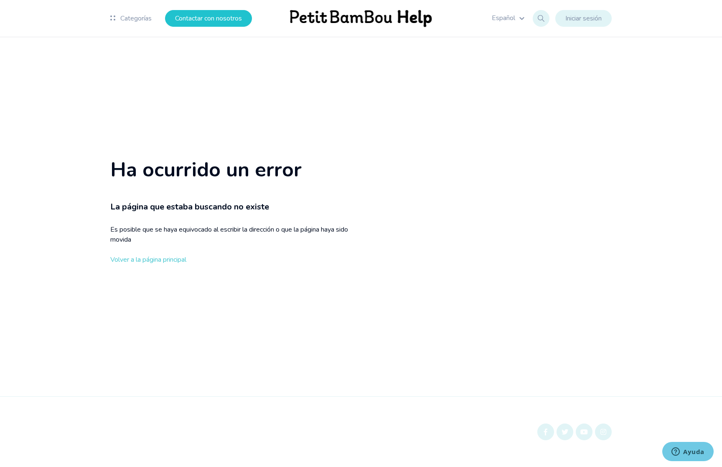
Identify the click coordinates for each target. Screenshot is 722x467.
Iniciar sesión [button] (583, 18)
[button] (509, 18)
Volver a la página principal (148, 259)
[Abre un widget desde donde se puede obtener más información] (688, 452)
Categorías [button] (135, 18)
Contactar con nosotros (208, 18)
